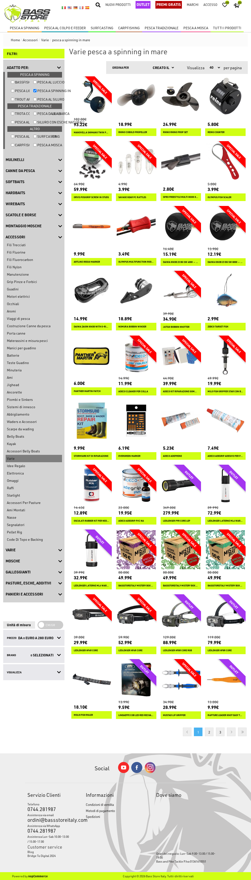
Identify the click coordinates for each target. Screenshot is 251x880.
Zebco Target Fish (218, 326)
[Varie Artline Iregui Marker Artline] (91, 226)
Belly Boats (15, 436)
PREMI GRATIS (168, 4)
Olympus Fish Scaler (219, 197)
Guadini (13, 289)
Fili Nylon (14, 267)
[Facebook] (136, 771)
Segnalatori (16, 524)
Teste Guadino (18, 362)
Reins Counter (216, 132)
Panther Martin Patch (87, 391)
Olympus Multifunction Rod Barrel (136, 261)
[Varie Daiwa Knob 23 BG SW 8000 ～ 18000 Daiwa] (225, 226)
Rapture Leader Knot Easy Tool (225, 715)
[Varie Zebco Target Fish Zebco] (225, 291)
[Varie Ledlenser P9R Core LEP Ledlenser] (180, 484)
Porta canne (16, 333)
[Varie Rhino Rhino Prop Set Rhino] (180, 96)
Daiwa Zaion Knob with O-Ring (91, 326)
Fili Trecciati (16, 245)
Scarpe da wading (20, 429)
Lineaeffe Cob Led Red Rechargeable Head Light (136, 715)
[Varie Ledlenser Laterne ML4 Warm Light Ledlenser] (91, 549)
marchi (193, 4)
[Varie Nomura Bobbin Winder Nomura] (136, 291)
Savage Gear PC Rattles (132, 197)
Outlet (143, 4)
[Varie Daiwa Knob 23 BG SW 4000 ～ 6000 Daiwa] (180, 226)
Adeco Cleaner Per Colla (133, 391)
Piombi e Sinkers (20, 399)
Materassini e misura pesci (27, 340)
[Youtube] (123, 772)
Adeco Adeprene (172, 456)
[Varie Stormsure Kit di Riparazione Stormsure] (91, 420)
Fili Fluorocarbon (20, 259)
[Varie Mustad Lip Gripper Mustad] (180, 679)
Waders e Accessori (22, 421)
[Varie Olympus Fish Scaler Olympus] (225, 161)
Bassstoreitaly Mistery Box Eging (225, 585)
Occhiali (13, 303)
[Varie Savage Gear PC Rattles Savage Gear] (136, 161)
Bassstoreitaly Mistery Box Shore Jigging (181, 585)
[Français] (81, 8)
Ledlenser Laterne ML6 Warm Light (225, 520)
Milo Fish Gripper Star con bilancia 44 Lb (225, 391)
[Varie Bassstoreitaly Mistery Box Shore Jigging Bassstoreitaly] (180, 549)
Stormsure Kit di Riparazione (91, 456)
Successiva (231, 732)
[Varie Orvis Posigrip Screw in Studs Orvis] (91, 161)
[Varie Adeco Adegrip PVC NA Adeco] (136, 484)
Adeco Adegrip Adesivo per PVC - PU (225, 456)
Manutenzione (18, 274)
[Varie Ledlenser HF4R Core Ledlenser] (91, 614)
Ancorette (14, 392)
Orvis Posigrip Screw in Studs (91, 197)
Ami (10, 377)
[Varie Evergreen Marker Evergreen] (136, 420)
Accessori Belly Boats (23, 451)
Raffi (10, 488)
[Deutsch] (75, 8)
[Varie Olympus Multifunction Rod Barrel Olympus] (136, 226)
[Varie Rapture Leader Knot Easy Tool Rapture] (225, 679)
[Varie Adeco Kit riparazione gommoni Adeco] (180, 355)
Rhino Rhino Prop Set (175, 132)
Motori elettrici (18, 296)
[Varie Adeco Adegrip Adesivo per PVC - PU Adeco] (225, 420)
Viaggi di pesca (18, 318)
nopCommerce (38, 876)
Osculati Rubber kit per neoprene (91, 520)
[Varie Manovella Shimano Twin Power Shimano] (91, 96)
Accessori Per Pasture (24, 502)
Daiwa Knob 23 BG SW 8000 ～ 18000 (225, 262)
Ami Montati (16, 510)
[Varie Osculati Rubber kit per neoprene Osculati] (91, 484)
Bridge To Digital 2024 (41, 856)
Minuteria (14, 370)
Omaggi (13, 480)
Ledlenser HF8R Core (220, 650)
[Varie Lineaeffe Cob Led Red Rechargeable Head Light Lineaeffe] (136, 679)
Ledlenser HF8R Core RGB (177, 650)
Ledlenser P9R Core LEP (176, 520)
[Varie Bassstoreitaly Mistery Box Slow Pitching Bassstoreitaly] (136, 549)
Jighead (13, 384)
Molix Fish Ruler (83, 715)
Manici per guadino (21, 348)
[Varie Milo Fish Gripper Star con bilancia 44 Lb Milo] (225, 355)
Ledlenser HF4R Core (86, 650)
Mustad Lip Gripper (174, 715)
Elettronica (15, 473)
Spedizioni (93, 816)
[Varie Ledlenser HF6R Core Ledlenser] (136, 614)
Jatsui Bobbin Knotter (176, 326)
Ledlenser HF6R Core (130, 650)
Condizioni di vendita (100, 804)
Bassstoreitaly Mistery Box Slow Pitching (136, 585)
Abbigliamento (18, 414)
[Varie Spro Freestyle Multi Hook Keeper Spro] (180, 161)
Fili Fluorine (16, 252)
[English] (70, 8)
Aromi (11, 311)
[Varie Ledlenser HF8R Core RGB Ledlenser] (180, 614)
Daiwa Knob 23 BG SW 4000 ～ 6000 (181, 262)
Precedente (187, 732)
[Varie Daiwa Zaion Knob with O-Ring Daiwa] (91, 291)
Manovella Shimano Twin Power (91, 132)
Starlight (13, 495)
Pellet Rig (14, 532)
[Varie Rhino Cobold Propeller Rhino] (136, 96)
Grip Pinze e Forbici (22, 281)
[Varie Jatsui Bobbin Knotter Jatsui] (180, 291)
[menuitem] (49, 852)
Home (15, 40)
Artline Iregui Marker (87, 261)
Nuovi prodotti (118, 4)
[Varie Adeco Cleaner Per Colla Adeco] (136, 355)
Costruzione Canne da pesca (28, 326)
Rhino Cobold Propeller (132, 132)
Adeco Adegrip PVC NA (131, 520)
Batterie (13, 355)
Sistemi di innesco (21, 407)
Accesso (210, 4)
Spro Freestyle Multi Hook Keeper (181, 197)
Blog (30, 852)
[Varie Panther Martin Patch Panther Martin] (91, 355)
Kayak (11, 443)
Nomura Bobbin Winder (132, 326)
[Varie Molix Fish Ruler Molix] (91, 679)
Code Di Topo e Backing (25, 539)
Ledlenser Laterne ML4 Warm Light (91, 585)
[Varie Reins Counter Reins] (225, 96)
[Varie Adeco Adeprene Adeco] (180, 420)
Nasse (11, 517)
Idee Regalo (16, 465)
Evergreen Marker (129, 456)
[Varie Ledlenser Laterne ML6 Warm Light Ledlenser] (225, 484)
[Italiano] (64, 8)
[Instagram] (150, 772)
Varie (11, 458)
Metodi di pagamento (100, 811)
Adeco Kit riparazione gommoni (181, 391)
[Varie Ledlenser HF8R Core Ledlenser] (225, 614)
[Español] (87, 8)
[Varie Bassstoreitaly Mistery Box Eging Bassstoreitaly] (225, 549)
